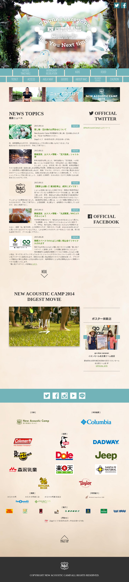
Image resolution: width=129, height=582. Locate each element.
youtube (73, 396)
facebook (123, 5)
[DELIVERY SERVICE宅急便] (98, 79)
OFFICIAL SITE (102, 360)
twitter (117, 5)
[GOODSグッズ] (64, 79)
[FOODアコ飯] (103, 72)
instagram (64, 396)
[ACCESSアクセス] (31, 79)
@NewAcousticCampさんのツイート (96, 128)
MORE (44, 273)
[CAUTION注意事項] (114, 79)
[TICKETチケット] (15, 79)
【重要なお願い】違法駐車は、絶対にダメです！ (56, 186)
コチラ (34, 264)
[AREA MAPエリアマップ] (48, 79)
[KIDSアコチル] (77, 72)
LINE (82, 396)
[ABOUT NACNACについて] (81, 79)
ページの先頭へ (64, 539)
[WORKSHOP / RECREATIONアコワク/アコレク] (51, 72)
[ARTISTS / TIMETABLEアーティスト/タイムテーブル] (25, 72)
